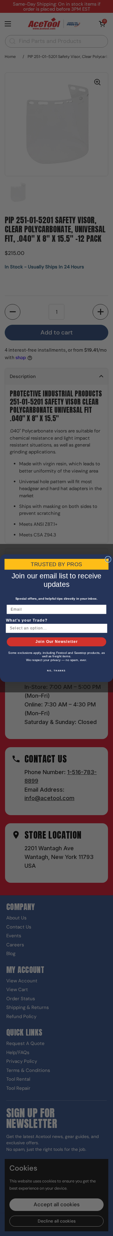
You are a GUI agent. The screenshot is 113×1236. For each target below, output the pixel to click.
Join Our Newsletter (56, 642)
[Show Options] (102, 628)
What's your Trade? (26, 620)
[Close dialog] (108, 559)
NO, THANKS (56, 670)
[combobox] (55, 628)
